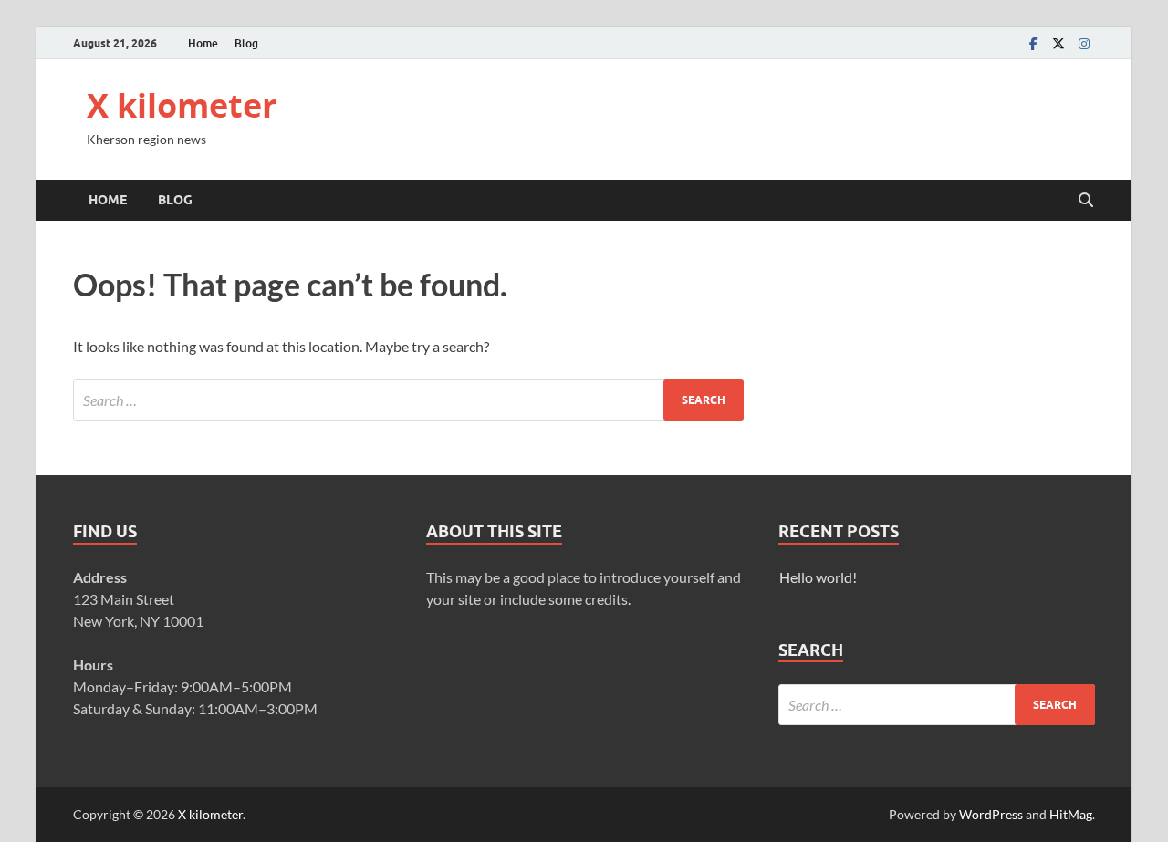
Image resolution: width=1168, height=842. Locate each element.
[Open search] (1086, 201)
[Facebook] (1033, 43)
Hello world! (818, 577)
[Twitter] (1058, 43)
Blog (246, 43)
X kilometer (181, 105)
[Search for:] (408, 400)
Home (203, 43)
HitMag (1070, 814)
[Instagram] (1084, 43)
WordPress (991, 814)
